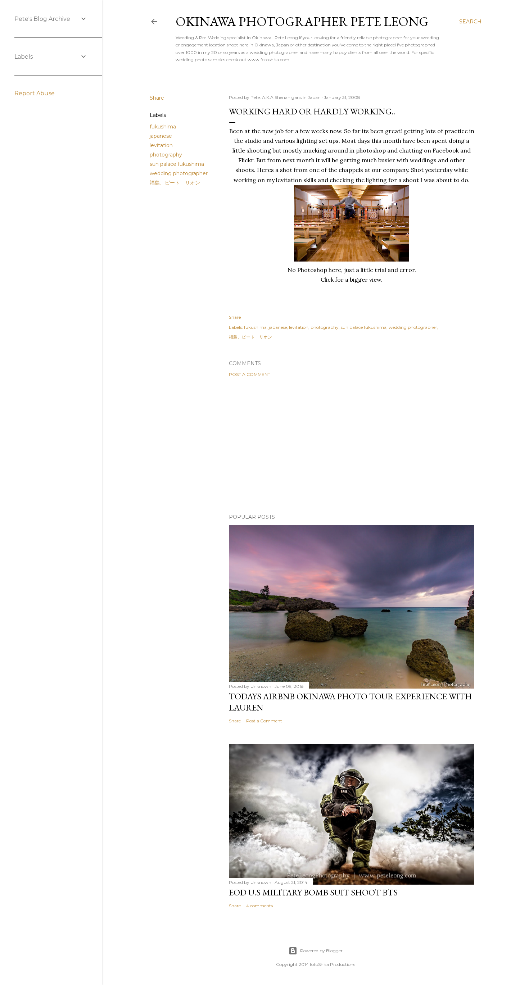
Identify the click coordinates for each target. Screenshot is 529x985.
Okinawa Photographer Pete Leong (302, 21)
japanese (161, 136)
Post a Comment (249, 374)
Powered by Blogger (321, 950)
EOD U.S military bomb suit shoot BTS (313, 892)
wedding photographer (179, 173)
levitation (161, 145)
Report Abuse (34, 93)
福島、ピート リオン (175, 183)
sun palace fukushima (177, 164)
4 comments (259, 905)
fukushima (163, 126)
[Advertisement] (351, 445)
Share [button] (157, 98)
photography (166, 154)
